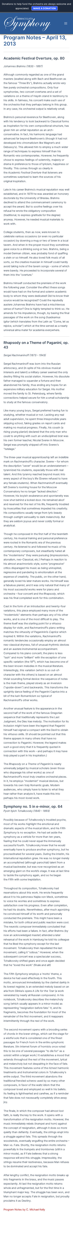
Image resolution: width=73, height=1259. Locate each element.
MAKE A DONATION (44, 8)
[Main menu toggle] (65, 23)
